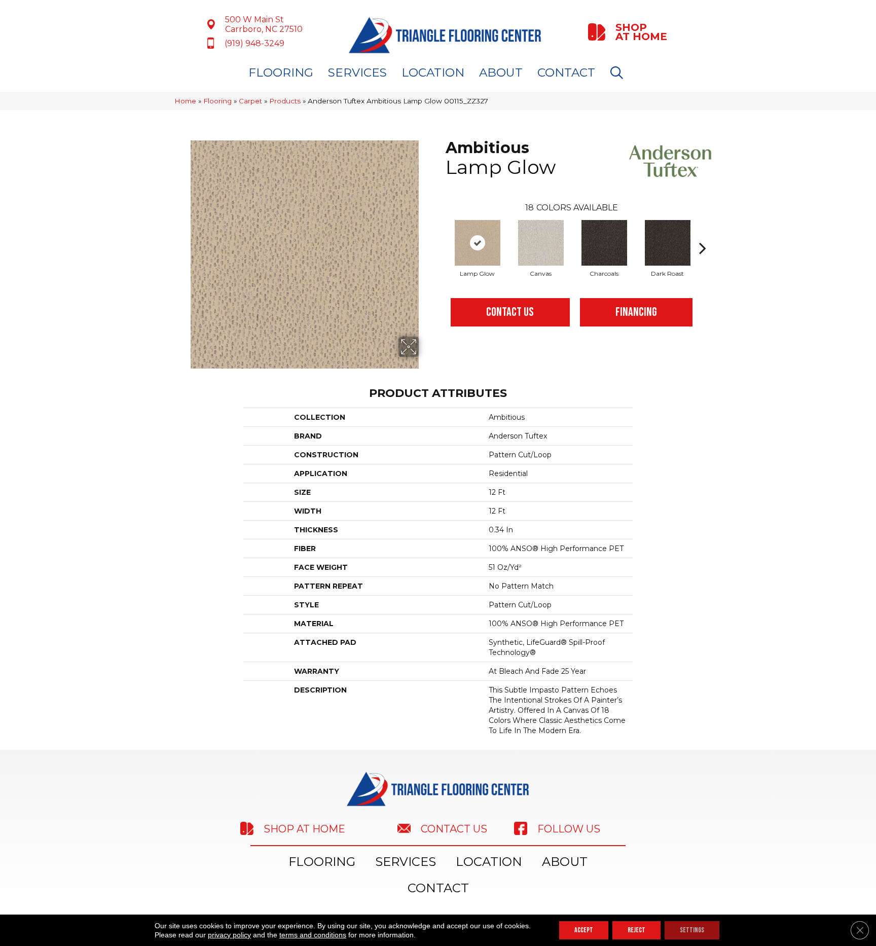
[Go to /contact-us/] (445, 828)
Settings (692, 930)
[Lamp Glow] (477, 242)
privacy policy (229, 935)
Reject (636, 930)
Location (433, 72)
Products (285, 101)
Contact (566, 72)
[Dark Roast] (667, 242)
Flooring (280, 72)
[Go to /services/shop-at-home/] (628, 32)
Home (185, 101)
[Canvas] (541, 242)
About (501, 72)
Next (702, 233)
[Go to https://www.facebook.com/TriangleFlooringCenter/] (582, 828)
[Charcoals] (604, 242)
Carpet (250, 101)
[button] (619, 73)
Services (357, 72)
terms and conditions (312, 935)
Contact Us (510, 312)
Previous (440, 233)
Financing (636, 312)
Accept (583, 930)
